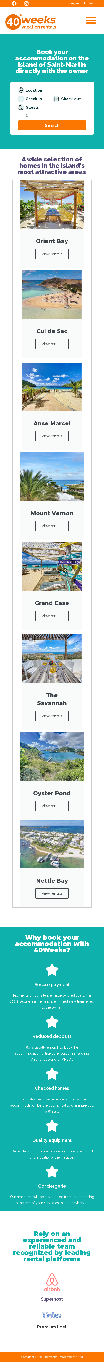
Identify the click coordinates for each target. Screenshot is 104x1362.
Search (52, 125)
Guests (32, 107)
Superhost (52, 1299)
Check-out (71, 99)
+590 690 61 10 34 (71, 1357)
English (89, 3)
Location (34, 90)
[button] (91, 20)
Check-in (34, 99)
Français (73, 3)
